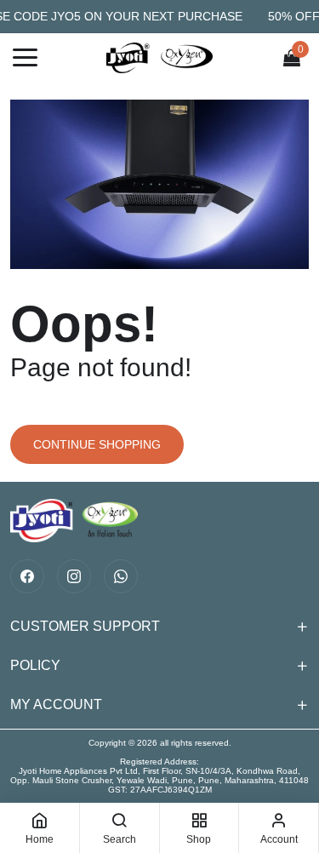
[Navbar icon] (25, 58)
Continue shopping (97, 444)
